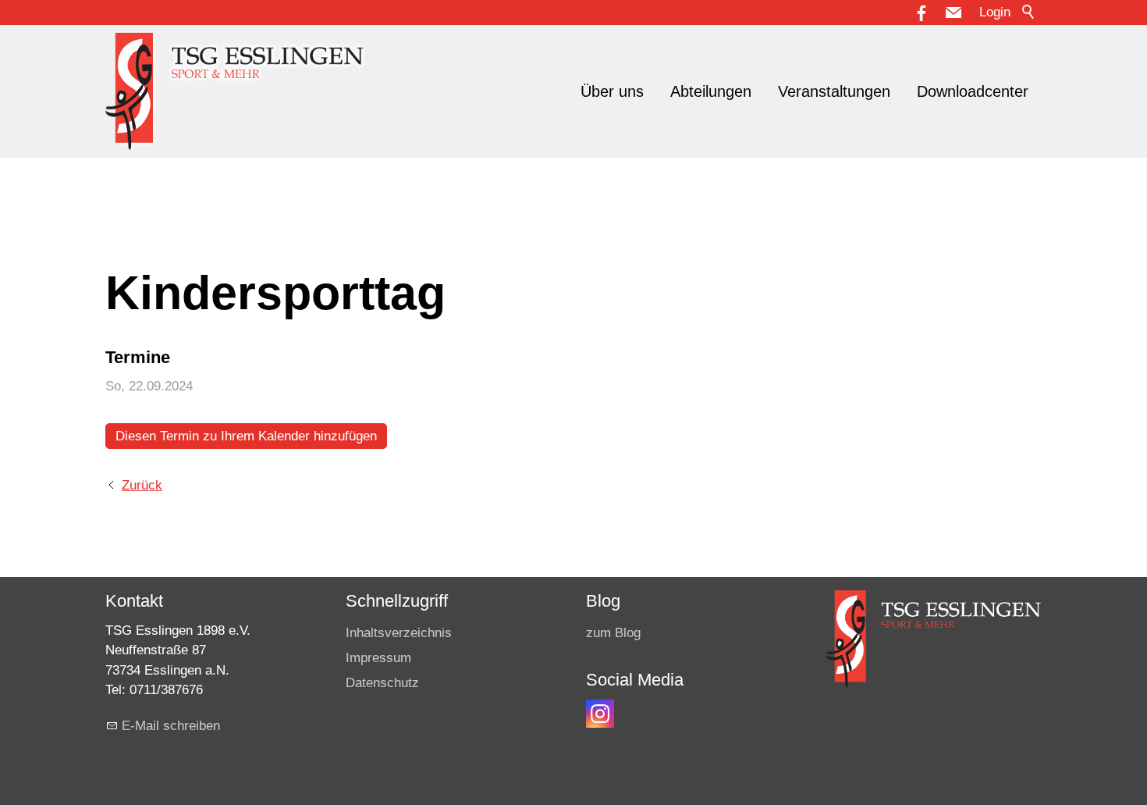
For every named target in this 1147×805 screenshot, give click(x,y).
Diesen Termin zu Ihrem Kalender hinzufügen (246, 436)
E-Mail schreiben (171, 725)
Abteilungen (710, 91)
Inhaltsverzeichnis (399, 632)
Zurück (142, 485)
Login (994, 12)
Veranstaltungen (834, 91)
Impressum (378, 657)
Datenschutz (382, 682)
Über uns (612, 91)
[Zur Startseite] (234, 91)
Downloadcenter (972, 91)
